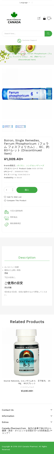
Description (27, 257)
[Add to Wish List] (27, 375)
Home (27, 50)
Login (44, 18)
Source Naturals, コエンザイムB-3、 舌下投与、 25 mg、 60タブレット (27, 382)
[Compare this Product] (31, 375)
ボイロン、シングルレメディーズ (30, 165)
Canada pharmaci (30, 446)
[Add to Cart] (22, 375)
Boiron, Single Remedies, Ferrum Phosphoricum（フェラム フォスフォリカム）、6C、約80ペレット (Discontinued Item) (28, 57)
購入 (27, 190)
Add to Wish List (14, 197)
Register (40, 18)
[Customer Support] (27, 42)
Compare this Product (16, 200)
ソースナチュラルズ (27, 387)
